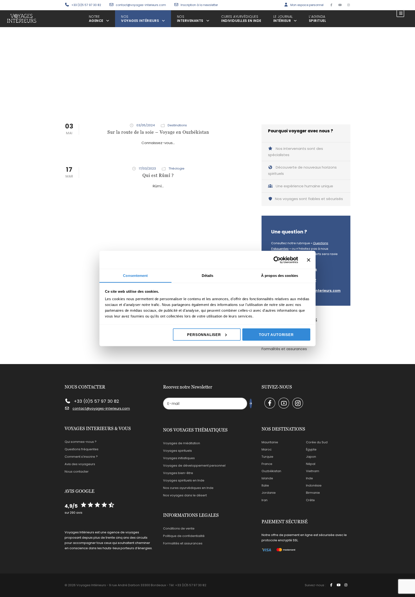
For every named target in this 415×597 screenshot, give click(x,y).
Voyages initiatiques (179, 458)
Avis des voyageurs (80, 464)
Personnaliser (204, 334)
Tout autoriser (276, 334)
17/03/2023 (147, 168)
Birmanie (313, 492)
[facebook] (331, 5)
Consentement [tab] (135, 276)
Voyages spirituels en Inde (183, 480)
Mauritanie (270, 442)
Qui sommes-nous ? (81, 441)
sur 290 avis (73, 513)
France (267, 464)
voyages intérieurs (140, 18)
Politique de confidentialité (184, 536)
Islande (267, 478)
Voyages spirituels (177, 450)
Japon (311, 456)
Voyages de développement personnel (194, 465)
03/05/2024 (145, 125)
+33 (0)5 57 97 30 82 (86, 5)
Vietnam (312, 471)
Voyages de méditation (181, 443)
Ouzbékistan (271, 471)
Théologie (176, 168)
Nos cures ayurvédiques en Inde (188, 488)
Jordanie (269, 492)
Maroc (267, 449)
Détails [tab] (208, 276)
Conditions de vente (179, 528)
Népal (310, 464)
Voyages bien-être (178, 473)
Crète (310, 500)
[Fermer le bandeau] (308, 260)
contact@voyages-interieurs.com (141, 5)
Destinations (177, 125)
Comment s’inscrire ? (81, 456)
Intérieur (283, 18)
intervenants (190, 18)
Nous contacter (77, 471)
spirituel (317, 18)
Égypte (311, 449)
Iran (265, 500)
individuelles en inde (241, 18)
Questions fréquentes (81, 449)
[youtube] (340, 5)
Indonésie (314, 485)
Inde (309, 478)
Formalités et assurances (284, 348)
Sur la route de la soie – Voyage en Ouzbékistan (158, 132)
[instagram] (348, 5)
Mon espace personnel (306, 5)
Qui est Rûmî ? (158, 175)
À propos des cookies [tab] (279, 276)
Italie (265, 485)
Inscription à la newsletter (199, 5)
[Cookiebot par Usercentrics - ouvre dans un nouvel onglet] (277, 259)
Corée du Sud (317, 442)
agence (96, 18)
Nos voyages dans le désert (185, 495)
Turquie (267, 456)
